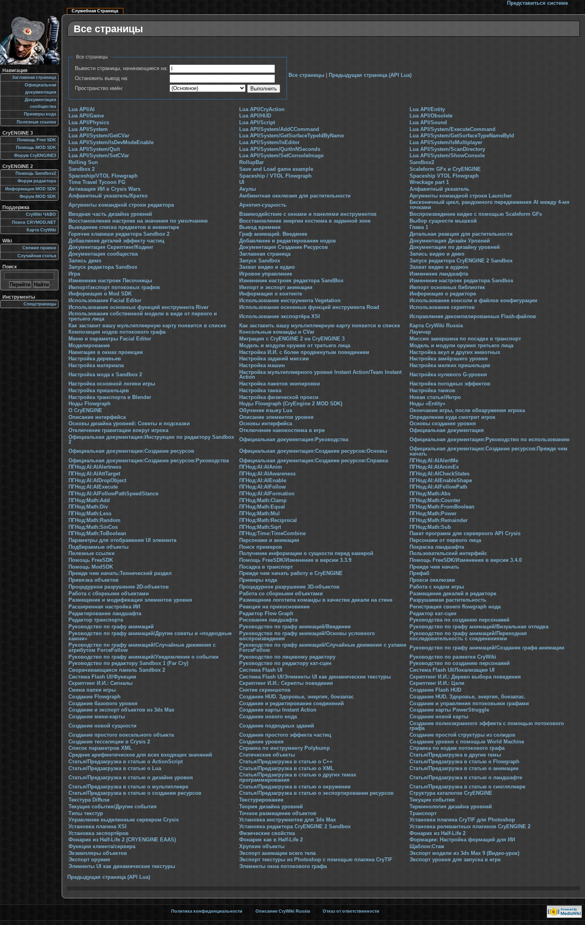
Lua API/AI (81, 109)
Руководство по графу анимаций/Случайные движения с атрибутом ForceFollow (142, 647)
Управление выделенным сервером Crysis (123, 820)
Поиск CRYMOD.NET (34, 222)
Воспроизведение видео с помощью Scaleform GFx (476, 214)
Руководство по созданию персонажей (460, 663)
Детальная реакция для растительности (461, 234)
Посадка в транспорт (266, 567)
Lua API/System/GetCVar (98, 136)
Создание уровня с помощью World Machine (467, 742)
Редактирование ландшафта (104, 613)
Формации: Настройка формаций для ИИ (462, 840)
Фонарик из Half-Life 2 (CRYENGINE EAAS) (122, 840)
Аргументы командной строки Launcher (461, 196)
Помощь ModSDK (90, 567)
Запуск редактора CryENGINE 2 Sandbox (461, 261)
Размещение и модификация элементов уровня (130, 600)
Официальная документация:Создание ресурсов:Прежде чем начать (488, 451)
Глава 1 (419, 227)
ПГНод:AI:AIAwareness (267, 474)
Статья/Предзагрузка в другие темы (455, 755)
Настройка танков (432, 390)
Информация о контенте (270, 294)
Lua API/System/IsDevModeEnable (111, 142)
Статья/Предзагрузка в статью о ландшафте (466, 777)
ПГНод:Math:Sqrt (260, 527)
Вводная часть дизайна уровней (110, 214)
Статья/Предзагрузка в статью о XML (286, 768)
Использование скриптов (442, 307)
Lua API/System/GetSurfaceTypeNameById (462, 136)
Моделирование (89, 345)
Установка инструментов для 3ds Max (287, 820)
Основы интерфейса (265, 423)
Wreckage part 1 (429, 182)
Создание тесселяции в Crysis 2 (109, 742)
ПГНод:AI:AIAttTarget (94, 474)
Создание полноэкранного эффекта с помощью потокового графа (487, 726)
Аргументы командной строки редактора (121, 205)
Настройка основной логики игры (111, 384)
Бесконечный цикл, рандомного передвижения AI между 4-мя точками (489, 204)
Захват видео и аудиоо (439, 267)
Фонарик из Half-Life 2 (438, 833)
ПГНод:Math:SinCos (93, 527)
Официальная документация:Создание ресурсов (131, 451)
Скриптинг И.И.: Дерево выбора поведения (465, 677)
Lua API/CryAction (262, 109)
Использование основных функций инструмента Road (309, 307)
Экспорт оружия (89, 859)
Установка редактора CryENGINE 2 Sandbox (295, 826)
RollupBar (251, 162)
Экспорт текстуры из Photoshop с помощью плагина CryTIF (315, 859)
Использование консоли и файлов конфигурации (473, 300)
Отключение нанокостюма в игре (282, 430)
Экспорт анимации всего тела (277, 853)
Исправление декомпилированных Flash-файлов (473, 316)
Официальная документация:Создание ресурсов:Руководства (148, 460)
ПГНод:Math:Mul (259, 513)
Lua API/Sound (428, 122)
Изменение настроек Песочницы (110, 281)
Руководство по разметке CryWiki (453, 657)
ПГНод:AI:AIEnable (262, 480)
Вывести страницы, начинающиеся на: (121, 68)
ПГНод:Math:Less (89, 513)
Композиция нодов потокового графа (117, 332)
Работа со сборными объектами (281, 593)
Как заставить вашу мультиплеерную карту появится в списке (319, 326)
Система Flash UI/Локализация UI (452, 670)
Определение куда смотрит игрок (452, 417)
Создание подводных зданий (276, 726)
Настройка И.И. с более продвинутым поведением (304, 352)
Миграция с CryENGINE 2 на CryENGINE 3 (292, 339)
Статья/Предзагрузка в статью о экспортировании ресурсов (316, 793)
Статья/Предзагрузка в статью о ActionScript (125, 762)
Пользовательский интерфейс (448, 553)
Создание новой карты (439, 717)
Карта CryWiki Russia (436, 326)
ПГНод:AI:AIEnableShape (441, 480)
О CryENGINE (85, 410)
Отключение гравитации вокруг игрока (118, 430)
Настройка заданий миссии (274, 359)
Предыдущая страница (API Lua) (370, 75)
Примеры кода (258, 580)
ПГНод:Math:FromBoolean (442, 507)
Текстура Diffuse (88, 800)
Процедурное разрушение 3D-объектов (289, 587)
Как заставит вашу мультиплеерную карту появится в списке (147, 326)
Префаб (419, 573)
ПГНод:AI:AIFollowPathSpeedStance (113, 494)
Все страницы (306, 75)
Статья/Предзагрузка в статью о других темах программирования (297, 777)
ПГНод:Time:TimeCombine (272, 533)
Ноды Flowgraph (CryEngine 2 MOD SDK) (290, 404)
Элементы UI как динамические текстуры (121, 866)
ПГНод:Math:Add (89, 500)
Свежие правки (39, 247)
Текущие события (432, 800)
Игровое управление (265, 274)
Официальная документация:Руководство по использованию (489, 439)
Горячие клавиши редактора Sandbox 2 (119, 234)
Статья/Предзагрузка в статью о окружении (295, 787)
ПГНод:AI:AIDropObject (97, 480)
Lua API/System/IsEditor (269, 142)
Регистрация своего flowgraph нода (455, 607)
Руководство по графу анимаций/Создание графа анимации (487, 648)
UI (241, 182)
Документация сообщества (103, 254)
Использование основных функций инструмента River (138, 307)
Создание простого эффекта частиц (285, 735)
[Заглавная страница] (31, 35)
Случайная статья (37, 255)
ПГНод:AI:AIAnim (260, 467)
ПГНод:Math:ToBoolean (97, 533)
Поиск (9, 266)
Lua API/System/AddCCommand (279, 129)
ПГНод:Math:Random (94, 520)
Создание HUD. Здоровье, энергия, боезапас (296, 697)
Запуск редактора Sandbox (102, 267)
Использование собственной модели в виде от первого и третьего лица (142, 316)
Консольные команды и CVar (276, 332)
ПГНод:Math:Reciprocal (268, 520)
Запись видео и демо (437, 254)
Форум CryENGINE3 (35, 155)
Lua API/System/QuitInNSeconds (279, 149)
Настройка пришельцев (98, 390)
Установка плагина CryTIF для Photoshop (462, 820)
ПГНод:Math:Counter (435, 500)
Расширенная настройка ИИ (104, 607)
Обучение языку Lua (265, 410)
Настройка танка (260, 390)
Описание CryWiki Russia (282, 911)
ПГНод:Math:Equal (262, 507)
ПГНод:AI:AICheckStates (440, 474)
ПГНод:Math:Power (433, 513)
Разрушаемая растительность (448, 600)
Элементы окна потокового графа (283, 866)
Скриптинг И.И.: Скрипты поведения (286, 683)
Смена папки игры (92, 690)
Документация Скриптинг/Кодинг (110, 247)
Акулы (247, 189)
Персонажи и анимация (269, 540)
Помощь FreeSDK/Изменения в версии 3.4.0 (466, 560)
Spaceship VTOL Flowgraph (444, 176)
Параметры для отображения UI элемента (122, 540)
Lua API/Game (86, 116)
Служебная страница (95, 10)
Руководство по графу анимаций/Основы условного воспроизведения (307, 636)
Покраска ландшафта (437, 547)
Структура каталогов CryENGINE (451, 793)
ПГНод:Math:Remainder (439, 520)
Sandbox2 (422, 162)
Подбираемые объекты (98, 547)
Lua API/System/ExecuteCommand (452, 129)
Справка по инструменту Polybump (284, 748)
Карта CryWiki (41, 229)
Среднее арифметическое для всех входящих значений (140, 755)
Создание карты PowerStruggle (449, 710)
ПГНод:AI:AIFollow (262, 487)
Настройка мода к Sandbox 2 (105, 374)
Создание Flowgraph (94, 697)
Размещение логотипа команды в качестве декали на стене (315, 600)
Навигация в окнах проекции (105, 352)
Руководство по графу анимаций (111, 627)
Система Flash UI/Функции (102, 677)
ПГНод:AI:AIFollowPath (438, 487)
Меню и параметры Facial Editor (109, 339)
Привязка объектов (93, 580)
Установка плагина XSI (97, 826)
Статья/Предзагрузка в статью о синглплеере (467, 787)
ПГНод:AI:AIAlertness (94, 467)
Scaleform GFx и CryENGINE (445, 169)
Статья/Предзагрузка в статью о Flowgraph (464, 762)
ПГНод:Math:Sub (430, 527)
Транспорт (423, 813)
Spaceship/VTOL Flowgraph (103, 176)
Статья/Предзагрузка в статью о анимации (464, 768)
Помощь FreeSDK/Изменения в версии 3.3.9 (295, 560)
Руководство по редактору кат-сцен (285, 663)
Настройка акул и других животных (455, 352)
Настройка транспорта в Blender (109, 397)
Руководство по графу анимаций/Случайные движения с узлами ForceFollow (322, 647)
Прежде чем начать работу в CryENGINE (291, 573)
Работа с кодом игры (437, 587)
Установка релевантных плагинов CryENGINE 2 (470, 826)
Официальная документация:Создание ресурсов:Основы (313, 451)
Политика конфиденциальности (206, 911)
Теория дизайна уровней (271, 807)
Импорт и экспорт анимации (275, 287)
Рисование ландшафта (268, 620)
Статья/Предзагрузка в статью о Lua (114, 768)
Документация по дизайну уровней (455, 247)
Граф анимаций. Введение (273, 234)
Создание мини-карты (96, 717)
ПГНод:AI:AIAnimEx (434, 467)
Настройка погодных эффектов (450, 384)
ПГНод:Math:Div (88, 507)
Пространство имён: (99, 88)
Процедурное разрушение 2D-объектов (118, 587)
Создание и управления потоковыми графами (469, 703)
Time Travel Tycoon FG (96, 182)
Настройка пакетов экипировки (279, 384)
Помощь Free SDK (36, 139)
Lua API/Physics (88, 122)
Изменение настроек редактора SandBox (291, 281)
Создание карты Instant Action (277, 710)
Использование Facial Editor (104, 300)
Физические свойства (267, 833)
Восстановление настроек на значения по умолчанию (138, 221)
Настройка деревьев (94, 359)
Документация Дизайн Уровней (450, 241)
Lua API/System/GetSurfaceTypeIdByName (291, 136)
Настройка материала (96, 365)
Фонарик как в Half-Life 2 (271, 840)
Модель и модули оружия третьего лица (461, 345)
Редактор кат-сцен (433, 613)
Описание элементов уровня (276, 417)
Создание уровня (261, 742)
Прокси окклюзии (432, 580)
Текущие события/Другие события (112, 807)
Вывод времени (260, 227)
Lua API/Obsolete (431, 116)
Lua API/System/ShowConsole (447, 155)
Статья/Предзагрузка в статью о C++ (286, 762)
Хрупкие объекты (262, 846)
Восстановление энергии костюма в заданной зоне (304, 221)
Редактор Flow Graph (266, 613)
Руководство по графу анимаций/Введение (295, 627)
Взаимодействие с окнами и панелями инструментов (307, 214)
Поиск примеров (260, 547)
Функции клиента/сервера (101, 846)
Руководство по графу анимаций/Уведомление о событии (143, 657)
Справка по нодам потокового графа (457, 748)
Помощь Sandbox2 (36, 173)
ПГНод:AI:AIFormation (266, 494)
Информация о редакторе (443, 294)
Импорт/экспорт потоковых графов (114, 287)
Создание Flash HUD (435, 690)
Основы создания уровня (443, 423)
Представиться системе (537, 3)
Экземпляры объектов (97, 853)
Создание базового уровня (103, 703)
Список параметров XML (100, 748)
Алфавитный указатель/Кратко (108, 196)
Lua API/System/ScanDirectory (447, 149)
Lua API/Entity (427, 109)
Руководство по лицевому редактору (287, 657)
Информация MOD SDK (30, 188)
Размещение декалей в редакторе (453, 593)
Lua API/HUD (255, 116)
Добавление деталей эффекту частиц (116, 241)
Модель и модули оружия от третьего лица (294, 345)
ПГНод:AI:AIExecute (93, 487)
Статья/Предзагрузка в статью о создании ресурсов (134, 793)
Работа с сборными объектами (108, 593)
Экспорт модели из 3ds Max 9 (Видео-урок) (464, 853)
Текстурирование (261, 800)
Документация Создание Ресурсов (283, 247)
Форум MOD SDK (38, 196)
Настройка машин (262, 365)
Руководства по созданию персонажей (459, 620)
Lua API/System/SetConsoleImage (281, 155)
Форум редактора (37, 180)
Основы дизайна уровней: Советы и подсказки (129, 423)
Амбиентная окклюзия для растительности (295, 196)
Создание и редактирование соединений (291, 703)
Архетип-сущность (263, 205)
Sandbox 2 (81, 169)
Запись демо (84, 261)
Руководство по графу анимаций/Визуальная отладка (479, 627)
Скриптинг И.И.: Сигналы (100, 683)
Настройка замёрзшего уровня (449, 359)
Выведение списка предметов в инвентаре (123, 227)
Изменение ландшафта (439, 274)
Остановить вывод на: (102, 78)
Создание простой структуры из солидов (462, 735)
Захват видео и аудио (267, 267)
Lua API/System (88, 129)
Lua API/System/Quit (94, 149)
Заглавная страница (265, 254)
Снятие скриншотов (265, 690)
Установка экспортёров (98, 833)
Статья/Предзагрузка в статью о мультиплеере (128, 787)
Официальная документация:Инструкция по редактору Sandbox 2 (151, 439)
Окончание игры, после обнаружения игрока (467, 410)
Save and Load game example (276, 169)
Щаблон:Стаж (427, 846)
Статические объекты (267, 755)
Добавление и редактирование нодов (287, 241)
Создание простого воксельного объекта (121, 735)
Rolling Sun (83, 162)
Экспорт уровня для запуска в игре (455, 859)
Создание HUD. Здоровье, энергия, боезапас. (468, 697)
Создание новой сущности (102, 726)
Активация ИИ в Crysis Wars (104, 189)
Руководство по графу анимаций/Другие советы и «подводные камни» (150, 636)
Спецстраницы (39, 303)
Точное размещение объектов (277, 813)
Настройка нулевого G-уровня (448, 374)
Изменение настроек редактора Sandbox (461, 281)
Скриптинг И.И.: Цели (437, 683)
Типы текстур (85, 813)
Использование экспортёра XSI (279, 316)
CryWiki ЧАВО (41, 214)
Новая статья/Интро (435, 397)
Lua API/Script (257, 122)
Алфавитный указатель (440, 189)
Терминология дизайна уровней (451, 807)
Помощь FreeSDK (90, 560)
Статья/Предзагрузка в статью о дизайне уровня (130, 777)
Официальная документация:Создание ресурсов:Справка (313, 460)
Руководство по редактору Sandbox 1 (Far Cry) (128, 663)
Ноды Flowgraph (89, 404)
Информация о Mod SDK (100, 294)
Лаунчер (420, 332)
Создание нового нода (268, 717)
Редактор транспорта (95, 620)
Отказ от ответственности (351, 911)
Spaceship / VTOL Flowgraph (275, 176)
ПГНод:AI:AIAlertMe (434, 460)
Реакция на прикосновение (274, 607)
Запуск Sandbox (259, 261)
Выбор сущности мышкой (443, 221)
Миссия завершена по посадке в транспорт (465, 339)
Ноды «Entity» (427, 404)
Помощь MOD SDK (36, 147)
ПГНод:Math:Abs (430, 494)
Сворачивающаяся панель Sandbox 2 (116, 670)
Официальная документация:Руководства (293, 439)
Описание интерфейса (97, 417)
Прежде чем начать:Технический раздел (120, 573)
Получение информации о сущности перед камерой (306, 553)
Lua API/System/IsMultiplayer (446, 142)
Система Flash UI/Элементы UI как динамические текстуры (315, 677)
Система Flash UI (261, 670)
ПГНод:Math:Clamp (263, 500)
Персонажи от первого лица (445, 540)
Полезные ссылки (91, 553)
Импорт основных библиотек (447, 287)
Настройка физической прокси (278, 397)
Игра (74, 274)
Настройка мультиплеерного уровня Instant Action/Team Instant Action (320, 375)
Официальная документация (447, 430)
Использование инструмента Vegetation (290, 300)
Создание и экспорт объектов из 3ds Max (121, 710)
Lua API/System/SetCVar (98, 155)
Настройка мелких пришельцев (450, 365)
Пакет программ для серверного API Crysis (465, 533)
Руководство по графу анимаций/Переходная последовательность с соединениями (468, 636)
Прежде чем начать (434, 567)
